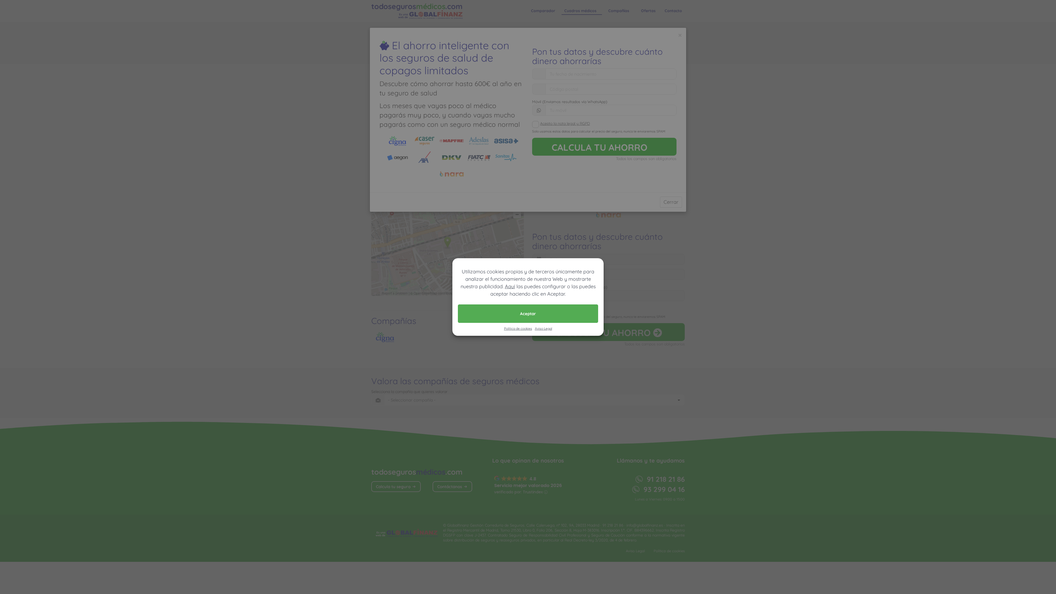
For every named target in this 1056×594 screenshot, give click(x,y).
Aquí (510, 286)
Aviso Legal (543, 328)
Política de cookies (518, 328)
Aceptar (528, 313)
